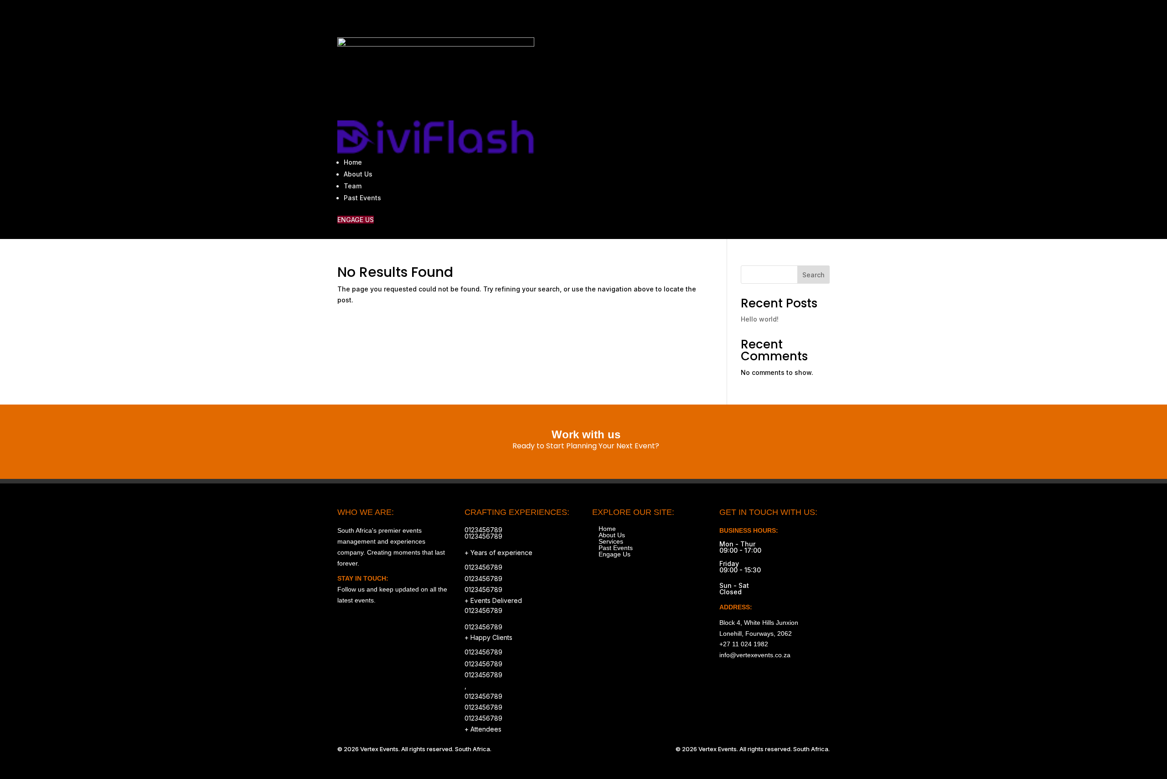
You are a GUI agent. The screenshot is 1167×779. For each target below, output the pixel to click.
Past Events (362, 198)
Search (813, 275)
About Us (358, 174)
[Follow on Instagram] (745, 16)
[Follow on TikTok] (784, 16)
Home (353, 162)
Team (352, 186)
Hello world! (760, 319)
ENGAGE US (355, 219)
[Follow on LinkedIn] (822, 16)
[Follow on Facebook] (765, 16)
